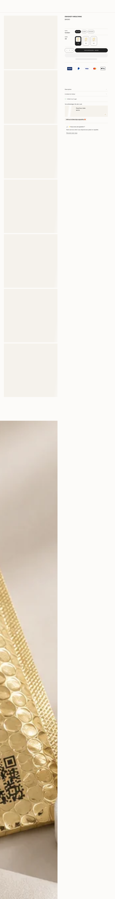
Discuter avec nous (71, 133)
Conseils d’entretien (22, 418)
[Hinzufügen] (105, 114)
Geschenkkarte (94, 5)
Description (68, 89)
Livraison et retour (70, 94)
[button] (21, 10)
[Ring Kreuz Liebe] (69, 111)
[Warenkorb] (110, 10)
